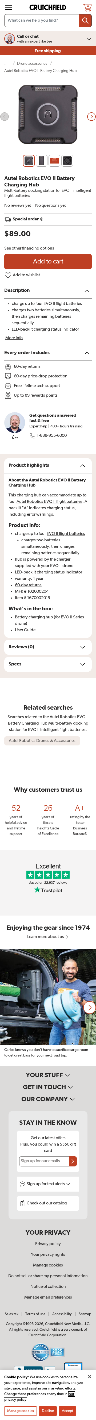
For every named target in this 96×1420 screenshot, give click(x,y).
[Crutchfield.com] (48, 7)
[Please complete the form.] (73, 1161)
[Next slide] (91, 116)
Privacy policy (48, 1244)
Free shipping (48, 51)
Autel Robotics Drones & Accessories (42, 741)
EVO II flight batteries (66, 534)
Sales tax (11, 1314)
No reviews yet (17, 206)
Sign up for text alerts (46, 1184)
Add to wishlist (26, 275)
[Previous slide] (4, 116)
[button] (89, 1007)
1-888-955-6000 (52, 436)
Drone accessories (32, 64)
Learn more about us (46, 937)
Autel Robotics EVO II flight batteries (49, 502)
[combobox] (48, 20)
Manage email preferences (48, 1297)
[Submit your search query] (85, 20)
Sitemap (85, 1314)
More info (14, 338)
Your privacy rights (48, 1255)
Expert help (38, 426)
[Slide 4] (67, 161)
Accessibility (62, 1314)
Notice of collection (48, 1287)
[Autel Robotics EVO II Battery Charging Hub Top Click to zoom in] (48, 116)
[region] (48, 1007)
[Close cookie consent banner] (89, 1377)
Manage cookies (48, 1265)
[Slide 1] (29, 161)
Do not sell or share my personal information (48, 1276)
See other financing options (29, 248)
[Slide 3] (54, 161)
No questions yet (50, 206)
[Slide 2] (41, 161)
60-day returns (28, 585)
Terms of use (35, 1314)
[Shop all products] (8, 7)
